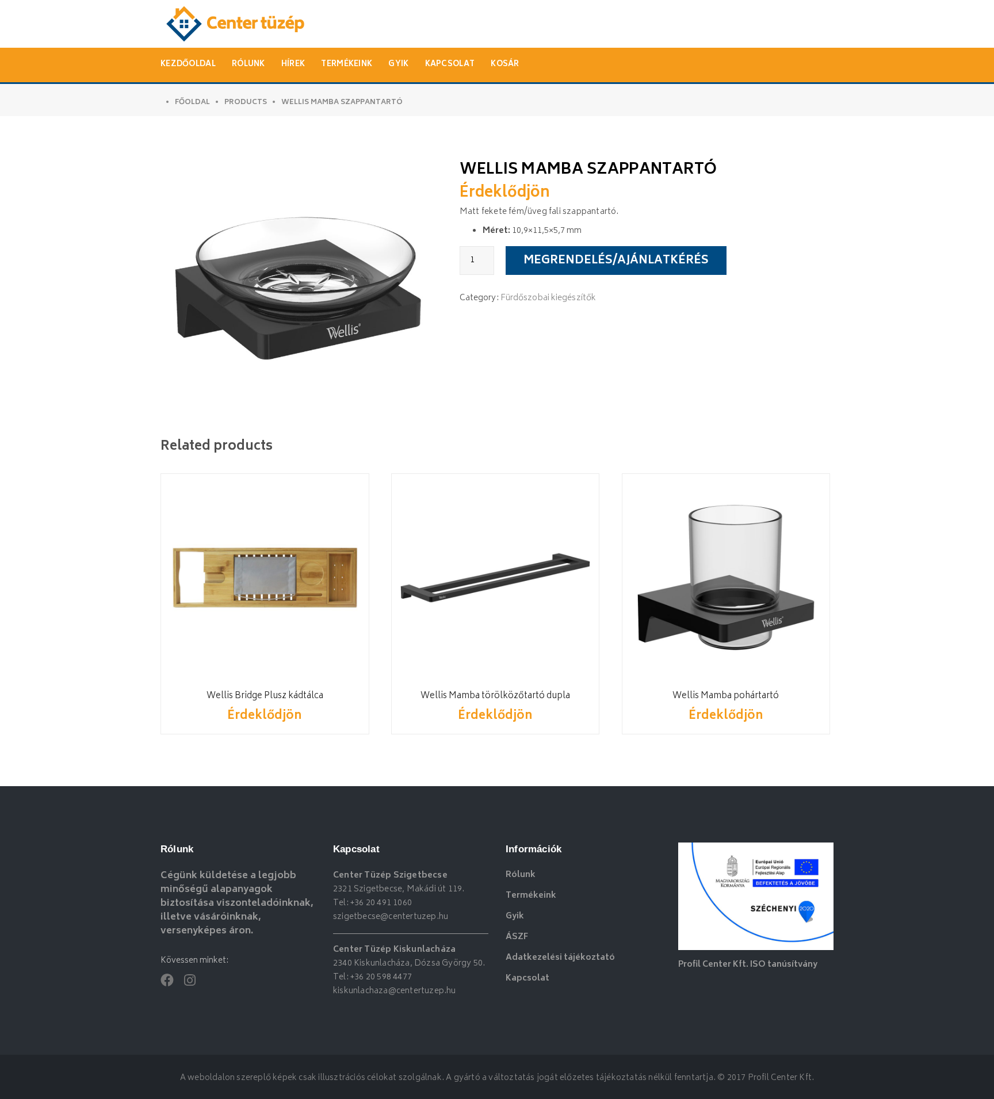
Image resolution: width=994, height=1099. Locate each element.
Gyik (398, 64)
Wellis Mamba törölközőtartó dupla (495, 696)
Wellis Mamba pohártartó (725, 696)
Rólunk (248, 64)
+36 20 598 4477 (381, 977)
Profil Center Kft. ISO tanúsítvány (747, 965)
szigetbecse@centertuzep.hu (390, 917)
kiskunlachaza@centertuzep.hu (394, 991)
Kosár (505, 64)
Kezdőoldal (188, 64)
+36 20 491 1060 (381, 903)
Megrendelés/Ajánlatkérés (616, 261)
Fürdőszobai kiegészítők (548, 298)
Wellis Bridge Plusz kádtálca (265, 696)
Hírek (293, 64)
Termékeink (346, 64)
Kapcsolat (450, 64)
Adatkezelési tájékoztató (560, 958)
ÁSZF (517, 937)
